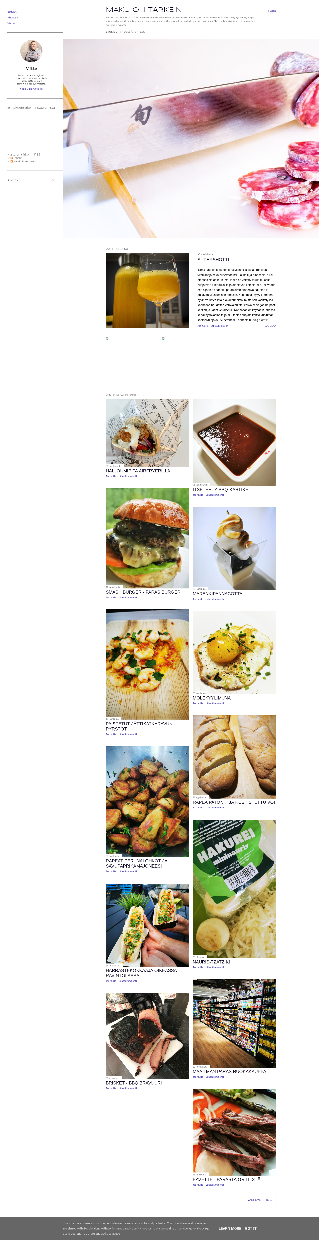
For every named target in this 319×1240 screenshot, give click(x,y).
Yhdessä (126, 31)
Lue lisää (270, 326)
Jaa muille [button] (203, 326)
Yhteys (140, 31)
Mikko (31, 68)
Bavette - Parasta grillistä (226, 1179)
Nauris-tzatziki (211, 961)
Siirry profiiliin (31, 89)
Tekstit (17, 158)
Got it (251, 1228)
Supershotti (213, 259)
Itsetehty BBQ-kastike (220, 489)
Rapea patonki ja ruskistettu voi (234, 802)
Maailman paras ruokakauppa (229, 1071)
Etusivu (112, 31)
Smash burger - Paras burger (143, 592)
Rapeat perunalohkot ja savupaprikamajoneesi (136, 863)
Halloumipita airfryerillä (138, 470)
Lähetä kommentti (220, 326)
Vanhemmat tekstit (262, 1199)
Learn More (230, 1228)
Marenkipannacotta (217, 593)
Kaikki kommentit (25, 161)
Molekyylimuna (212, 697)
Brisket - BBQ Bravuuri (134, 1082)
